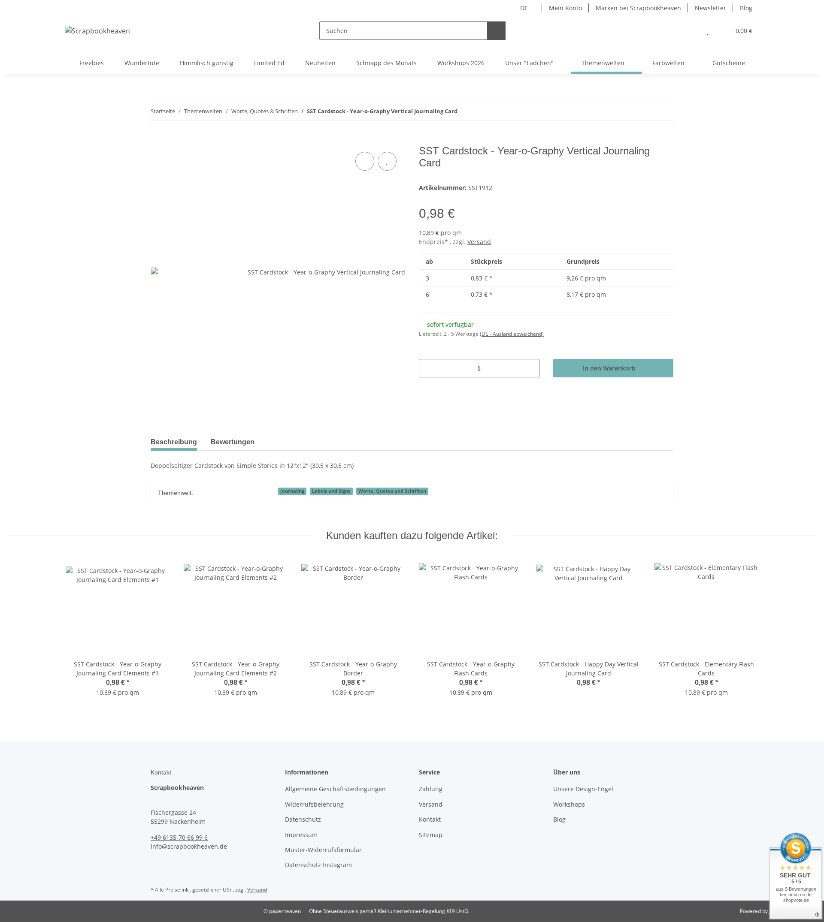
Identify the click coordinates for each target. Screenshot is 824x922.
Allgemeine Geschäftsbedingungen (335, 789)
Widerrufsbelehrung (314, 804)
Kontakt (430, 819)
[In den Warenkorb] (157, 140)
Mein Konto (565, 8)
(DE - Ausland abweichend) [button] (512, 333)
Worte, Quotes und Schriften (392, 491)
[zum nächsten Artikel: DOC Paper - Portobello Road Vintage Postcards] (664, 111)
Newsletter (710, 8)
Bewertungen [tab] (232, 442)
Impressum (301, 835)
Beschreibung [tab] (174, 442)
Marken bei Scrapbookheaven (638, 8)
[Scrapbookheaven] (97, 30)
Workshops (569, 804)
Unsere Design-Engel (583, 789)
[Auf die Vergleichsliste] (364, 161)
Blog (746, 8)
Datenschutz (303, 819)
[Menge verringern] (428, 368)
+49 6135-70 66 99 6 (179, 837)
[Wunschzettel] (707, 30)
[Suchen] (496, 30)
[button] (690, 30)
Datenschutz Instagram (318, 865)
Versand (479, 242)
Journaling (292, 491)
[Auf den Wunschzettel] (387, 161)
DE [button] (524, 8)
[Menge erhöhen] (530, 368)
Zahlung (430, 789)
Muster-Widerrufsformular (323, 850)
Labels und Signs (331, 491)
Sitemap (430, 835)
